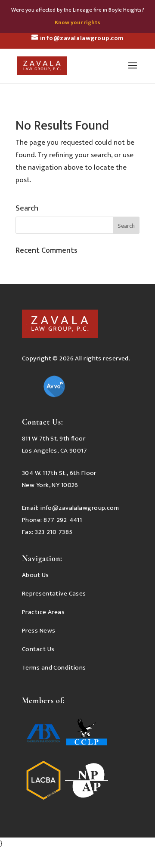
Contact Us (38, 649)
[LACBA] (43, 782)
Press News (38, 630)
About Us (35, 575)
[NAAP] (86, 782)
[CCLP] (86, 735)
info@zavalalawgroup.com (79, 508)
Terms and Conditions (54, 667)
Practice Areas (43, 612)
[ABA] (43, 735)
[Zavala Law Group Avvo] (54, 388)
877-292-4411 (62, 520)
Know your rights (77, 22)
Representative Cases (54, 593)
